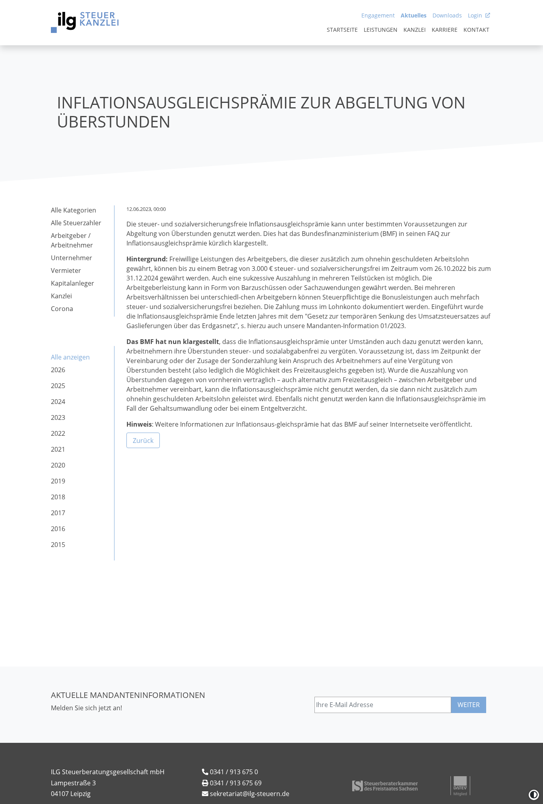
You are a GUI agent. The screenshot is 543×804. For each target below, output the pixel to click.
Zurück (143, 440)
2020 (58, 465)
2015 (58, 544)
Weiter (469, 704)
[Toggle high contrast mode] (534, 795)
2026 (58, 369)
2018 (58, 497)
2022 (58, 433)
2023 (58, 417)
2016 (58, 528)
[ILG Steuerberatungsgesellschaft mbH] (84, 22)
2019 (58, 481)
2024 (58, 401)
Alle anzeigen (70, 357)
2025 (58, 385)
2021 (58, 449)
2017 (58, 512)
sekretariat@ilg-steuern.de (249, 793)
